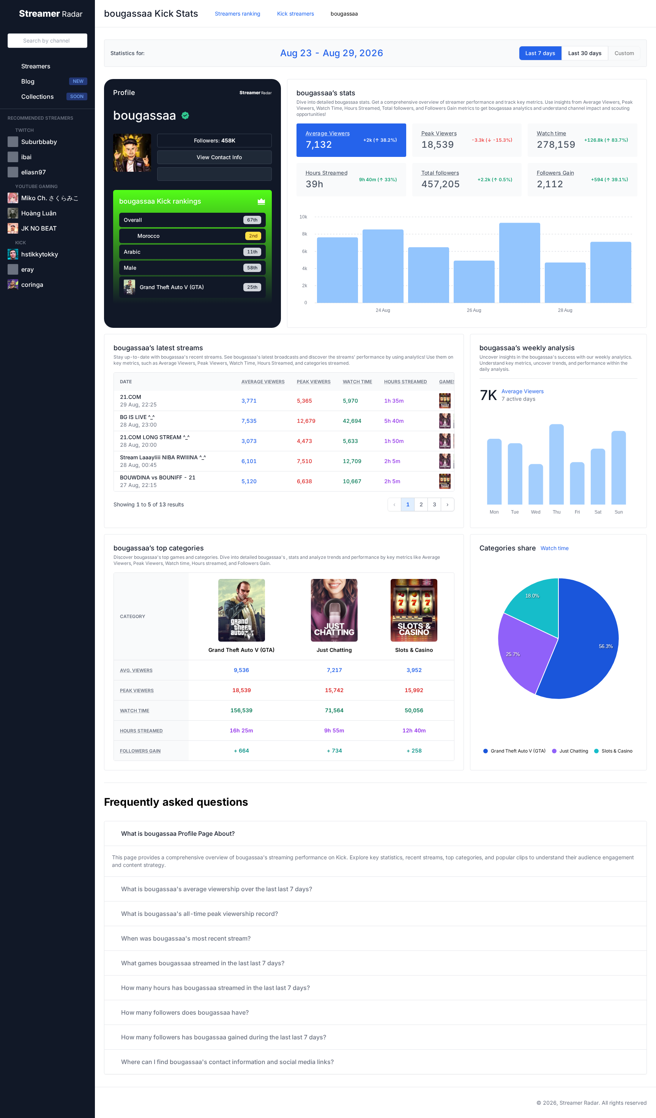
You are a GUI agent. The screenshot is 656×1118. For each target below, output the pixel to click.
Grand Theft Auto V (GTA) (172, 287)
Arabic (132, 251)
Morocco (148, 235)
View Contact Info (219, 157)
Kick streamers (295, 13)
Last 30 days (585, 53)
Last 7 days (540, 53)
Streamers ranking (237, 13)
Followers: (214, 140)
